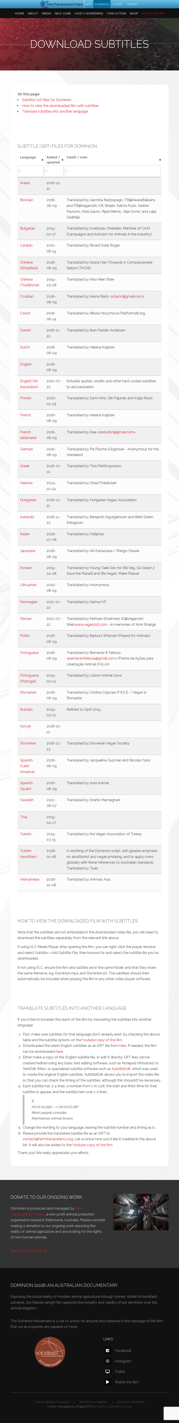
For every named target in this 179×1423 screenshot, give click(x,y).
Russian (26, 709)
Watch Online (153, 13)
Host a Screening (89, 13)
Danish (25, 330)
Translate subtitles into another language (55, 111)
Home (19, 13)
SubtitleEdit (121, 1069)
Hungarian (28, 500)
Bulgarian (27, 228)
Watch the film (127, 1382)
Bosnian (26, 200)
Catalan (26, 245)
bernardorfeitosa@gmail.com (91, 658)
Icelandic (27, 517)
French (25, 415)
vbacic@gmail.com (127, 296)
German (26, 449)
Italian (25, 534)
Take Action (116, 13)
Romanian (28, 692)
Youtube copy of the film (102, 1040)
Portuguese (29, 653)
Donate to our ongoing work (46, 1197)
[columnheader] (30, 160)
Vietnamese (29, 879)
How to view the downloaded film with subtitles (60, 106)
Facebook (123, 1351)
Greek (24, 466)
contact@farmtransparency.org (48, 1139)
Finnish (25, 398)
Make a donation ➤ (28, 1250)
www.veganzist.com (91, 624)
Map (88, 4)
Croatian (27, 296)
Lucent (117, 4)
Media (46, 13)
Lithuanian (28, 585)
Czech (25, 313)
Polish (25, 636)
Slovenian (28, 743)
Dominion (102, 4)
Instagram (123, 1361)
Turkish (25, 834)
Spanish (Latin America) (27, 766)
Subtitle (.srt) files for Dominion (46, 100)
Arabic (25, 183)
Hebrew (26, 483)
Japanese (27, 551)
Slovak (25, 726)
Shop (134, 13)
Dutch (25, 347)
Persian (26, 619)
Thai (23, 817)
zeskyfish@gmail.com (116, 432)
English (26, 364)
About (33, 13)
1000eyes (132, 4)
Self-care (63, 13)
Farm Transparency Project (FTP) (71, 1406)
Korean (26, 568)
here (122, 1046)
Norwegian (29, 602)
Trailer (120, 1372)
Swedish (27, 800)
